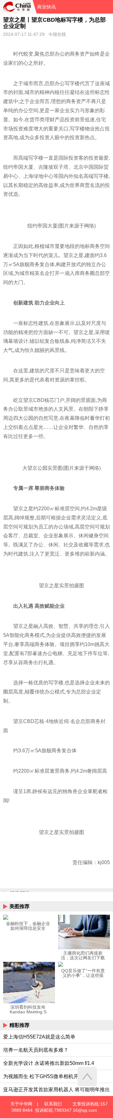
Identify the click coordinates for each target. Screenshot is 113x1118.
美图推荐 (19, 906)
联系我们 (53, 1103)
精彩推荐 (19, 1025)
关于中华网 (21, 1103)
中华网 (16, 7)
